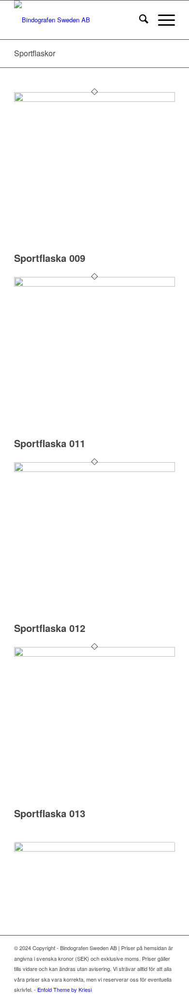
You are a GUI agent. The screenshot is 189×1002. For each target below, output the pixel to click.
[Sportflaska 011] (94, 284)
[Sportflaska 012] (94, 469)
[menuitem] (138, 19)
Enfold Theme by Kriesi (64, 989)
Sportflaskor (34, 53)
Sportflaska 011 (49, 443)
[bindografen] (78, 19)
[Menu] (161, 19)
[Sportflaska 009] (94, 99)
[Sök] (138, 19)
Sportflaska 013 (49, 813)
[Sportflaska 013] (94, 654)
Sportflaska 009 (49, 258)
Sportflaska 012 (49, 628)
